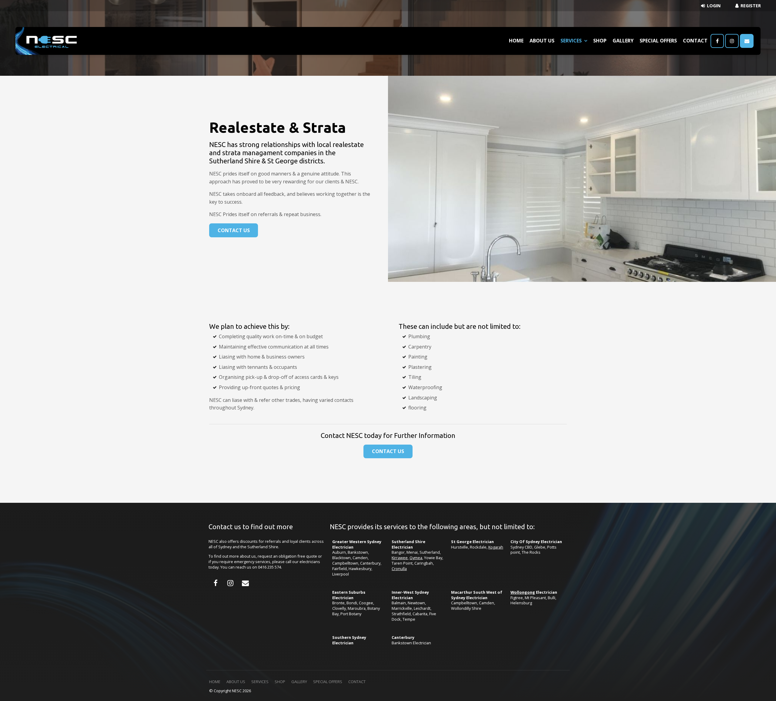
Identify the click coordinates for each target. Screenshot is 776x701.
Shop (600, 40)
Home (516, 40)
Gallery (623, 40)
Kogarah (495, 547)
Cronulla (399, 568)
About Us (542, 40)
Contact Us (234, 230)
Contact (695, 40)
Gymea (416, 557)
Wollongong (522, 592)
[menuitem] (214, 681)
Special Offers (658, 40)
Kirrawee (400, 557)
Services (571, 40)
